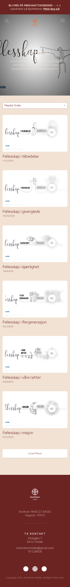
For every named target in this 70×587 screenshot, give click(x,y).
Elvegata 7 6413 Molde (35, 540)
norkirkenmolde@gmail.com (35, 548)
